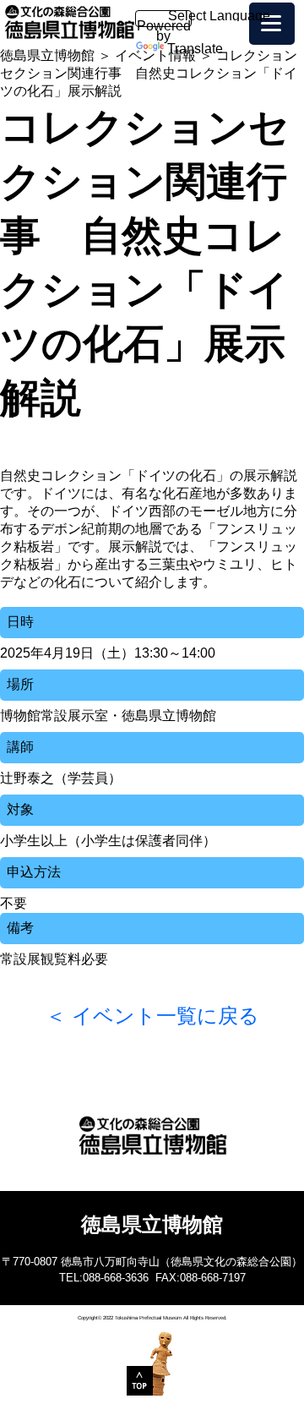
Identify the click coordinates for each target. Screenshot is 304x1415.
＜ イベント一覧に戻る (152, 1015)
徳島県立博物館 (47, 55)
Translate (195, 48)
